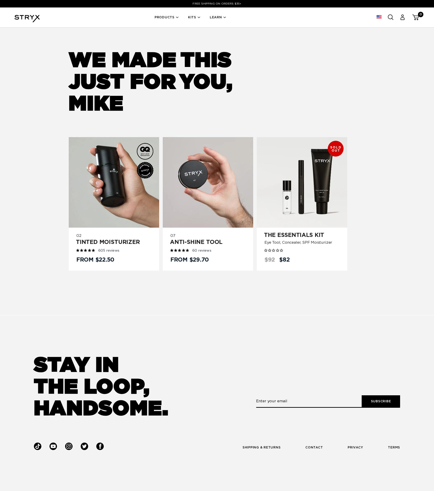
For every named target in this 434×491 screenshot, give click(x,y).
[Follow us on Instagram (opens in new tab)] (69, 446)
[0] (414, 17)
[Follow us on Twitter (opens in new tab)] (84, 447)
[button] (379, 17)
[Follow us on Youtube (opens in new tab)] (53, 447)
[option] (217, 3)
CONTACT (314, 447)
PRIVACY (355, 447)
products (165, 17)
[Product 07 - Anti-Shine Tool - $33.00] (208, 182)
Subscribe (381, 401)
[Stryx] (27, 21)
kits (192, 17)
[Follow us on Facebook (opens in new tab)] (100, 446)
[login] (402, 17)
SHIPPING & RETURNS (262, 447)
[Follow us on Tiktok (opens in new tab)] (37, 447)
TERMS (394, 447)
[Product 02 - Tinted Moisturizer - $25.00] (114, 182)
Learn (216, 17)
